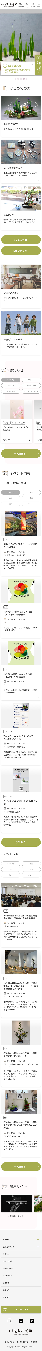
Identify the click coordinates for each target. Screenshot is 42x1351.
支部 (31, 498)
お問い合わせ (9, 1342)
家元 (31, 492)
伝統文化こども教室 (21, 333)
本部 (10, 498)
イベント (11, 385)
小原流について (21, 116)
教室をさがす (21, 208)
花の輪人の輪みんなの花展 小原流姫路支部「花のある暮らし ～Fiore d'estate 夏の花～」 (21, 984)
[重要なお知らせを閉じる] (33, 64)
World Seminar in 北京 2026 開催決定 (21, 800)
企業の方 (6, 1297)
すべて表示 (10, 380)
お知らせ (31, 380)
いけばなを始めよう (21, 161)
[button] (15, 79)
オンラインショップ (31, 391)
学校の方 (6, 1290)
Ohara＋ (31, 504)
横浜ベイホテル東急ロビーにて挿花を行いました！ (21, 543)
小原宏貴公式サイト (16, 1207)
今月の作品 (11, 391)
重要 (38, 423)
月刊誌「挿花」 (8, 1268)
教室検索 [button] (6, 1239)
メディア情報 (31, 385)
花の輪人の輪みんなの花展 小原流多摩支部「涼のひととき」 (21, 1053)
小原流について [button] (8, 1247)
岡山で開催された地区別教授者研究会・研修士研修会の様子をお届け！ (21, 915)
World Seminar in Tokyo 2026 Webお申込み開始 (21, 734)
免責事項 (34, 1342)
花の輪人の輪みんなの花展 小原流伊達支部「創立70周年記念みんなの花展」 (21, 1123)
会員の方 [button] (6, 1283)
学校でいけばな (21, 286)
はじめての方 (8, 1275)
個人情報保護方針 (22, 1342)
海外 (10, 504)
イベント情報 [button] (8, 1261)
